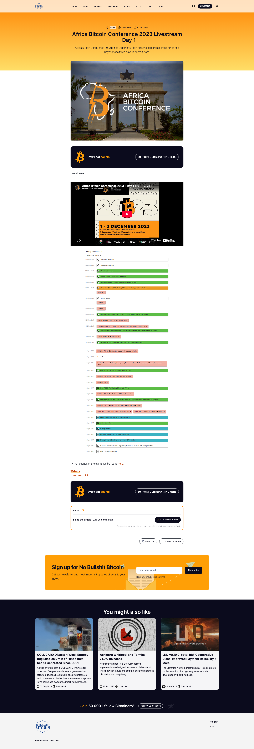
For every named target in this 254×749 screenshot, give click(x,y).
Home (74, 6)
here (120, 463)
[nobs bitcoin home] (39, 6)
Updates (98, 6)
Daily (150, 6)
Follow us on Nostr (151, 706)
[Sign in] (217, 6)
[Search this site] (193, 6)
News (85, 6)
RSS (161, 6)
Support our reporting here (157, 156)
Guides (126, 6)
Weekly (139, 6)
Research (113, 6)
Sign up (214, 722)
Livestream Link (79, 475)
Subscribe (205, 6)
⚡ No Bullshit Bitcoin (167, 520)
